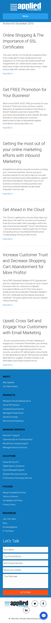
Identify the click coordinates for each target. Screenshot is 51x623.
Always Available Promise (14, 492)
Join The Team (9, 519)
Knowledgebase (10, 527)
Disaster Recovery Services (15, 474)
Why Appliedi (8, 382)
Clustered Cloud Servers (13, 409)
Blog (5, 523)
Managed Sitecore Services (15, 447)
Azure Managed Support (13, 470)
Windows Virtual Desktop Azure (17, 401)
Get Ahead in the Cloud (23, 209)
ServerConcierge (10, 417)
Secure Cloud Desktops (13, 421)
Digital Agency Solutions (13, 466)
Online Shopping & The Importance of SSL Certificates (23, 41)
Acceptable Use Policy (13, 500)
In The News (8, 531)
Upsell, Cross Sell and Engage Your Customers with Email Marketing (25, 326)
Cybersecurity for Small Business (17, 439)
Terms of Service (10, 496)
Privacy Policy (9, 504)
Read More (7, 74)
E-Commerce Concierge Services (17, 478)
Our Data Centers (10, 386)
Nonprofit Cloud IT (11, 462)
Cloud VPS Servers (11, 405)
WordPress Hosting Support (15, 443)
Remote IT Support (11, 435)
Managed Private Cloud (13, 413)
